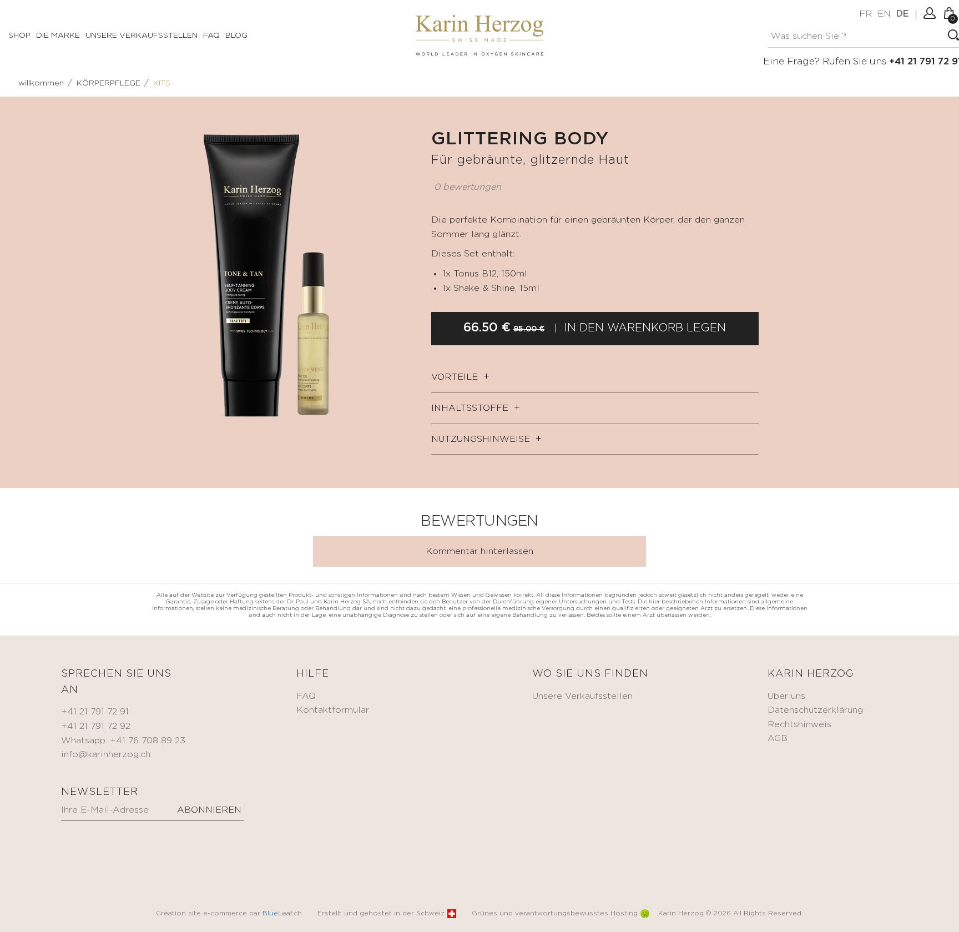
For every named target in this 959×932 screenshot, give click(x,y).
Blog (236, 35)
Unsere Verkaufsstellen (141, 35)
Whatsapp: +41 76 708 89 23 (123, 741)
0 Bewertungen (467, 187)
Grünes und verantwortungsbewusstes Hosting (555, 913)
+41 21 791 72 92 (95, 726)
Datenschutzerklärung (815, 710)
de (902, 14)
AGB (778, 738)
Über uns (786, 696)
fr (865, 14)
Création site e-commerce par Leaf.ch (229, 913)
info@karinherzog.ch (105, 754)
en (884, 14)
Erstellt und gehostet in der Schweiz (381, 913)
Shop (19, 35)
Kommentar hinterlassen (479, 551)
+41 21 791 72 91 (95, 712)
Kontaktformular (332, 710)
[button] (404, 140)
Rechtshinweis (799, 725)
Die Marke (58, 35)
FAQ (211, 35)
